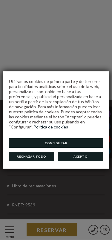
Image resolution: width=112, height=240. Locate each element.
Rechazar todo (31, 156)
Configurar (56, 143)
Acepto (80, 156)
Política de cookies (50, 126)
